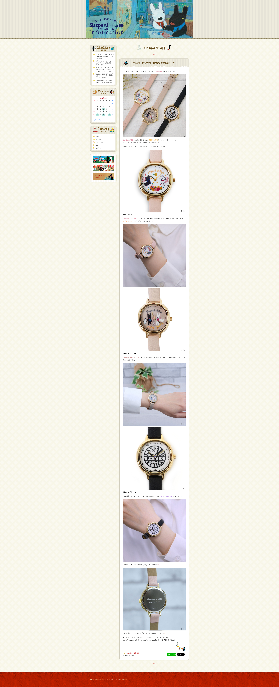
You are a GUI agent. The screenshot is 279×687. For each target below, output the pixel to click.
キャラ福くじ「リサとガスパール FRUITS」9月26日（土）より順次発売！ (104, 56)
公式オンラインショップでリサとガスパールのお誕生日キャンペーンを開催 (104, 63)
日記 (96, 145)
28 (109, 115)
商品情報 (98, 139)
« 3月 (94, 120)
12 (103, 109)
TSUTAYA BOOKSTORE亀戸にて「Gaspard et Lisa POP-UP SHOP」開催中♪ (104, 76)
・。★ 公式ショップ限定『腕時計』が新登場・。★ (151, 63)
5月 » (99, 120)
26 (103, 115)
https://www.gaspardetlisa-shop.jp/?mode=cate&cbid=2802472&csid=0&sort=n (150, 640)
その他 (97, 136)
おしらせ (98, 148)
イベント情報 (99, 142)
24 (97, 115)
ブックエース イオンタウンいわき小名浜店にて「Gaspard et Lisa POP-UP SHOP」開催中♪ (104, 69)
